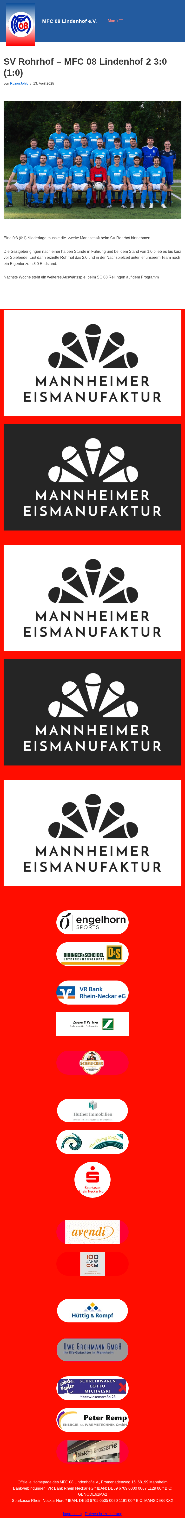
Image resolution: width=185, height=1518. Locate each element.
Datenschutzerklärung (103, 1514)
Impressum (72, 1514)
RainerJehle (19, 83)
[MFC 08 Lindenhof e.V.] (19, 24)
